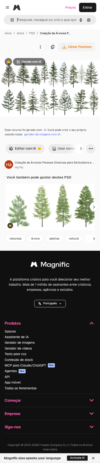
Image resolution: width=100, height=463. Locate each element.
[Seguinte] (81, 148)
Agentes (15, 371)
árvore (35, 238)
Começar (13, 400)
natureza (15, 238)
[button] (50, 303)
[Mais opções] (40, 46)
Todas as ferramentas (21, 388)
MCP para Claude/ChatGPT (29, 365)
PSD (32, 33)
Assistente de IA (17, 337)
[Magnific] (50, 265)
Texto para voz (16, 354)
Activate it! (77, 458)
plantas (54, 238)
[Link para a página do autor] (9, 165)
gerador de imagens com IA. (42, 134)
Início (8, 33)
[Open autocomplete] (10, 20)
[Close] (93, 458)
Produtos (13, 323)
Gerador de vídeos (18, 348)
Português (50, 303)
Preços (70, 7)
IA (45, 130)
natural (74, 238)
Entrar (88, 7)
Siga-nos (13, 426)
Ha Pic (19, 167)
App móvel (13, 382)
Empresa (12, 413)
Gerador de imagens (20, 342)
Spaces (10, 331)
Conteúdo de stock (19, 360)
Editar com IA (22, 149)
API (7, 377)
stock (20, 33)
